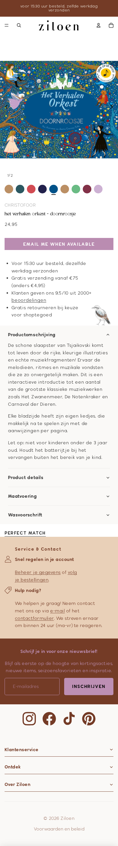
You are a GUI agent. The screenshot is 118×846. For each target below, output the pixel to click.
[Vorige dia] (4, 108)
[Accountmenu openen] (98, 25)
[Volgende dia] (113, 108)
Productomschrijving (32, 334)
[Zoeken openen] (19, 25)
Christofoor (20, 205)
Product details (26, 477)
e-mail (57, 611)
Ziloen (67, 818)
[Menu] (6, 25)
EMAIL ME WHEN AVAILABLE (59, 244)
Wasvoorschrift (25, 515)
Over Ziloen (17, 784)
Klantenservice (22, 749)
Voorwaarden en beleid (59, 829)
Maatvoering (22, 496)
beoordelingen (28, 300)
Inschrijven (88, 686)
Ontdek (13, 767)
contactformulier (34, 618)
